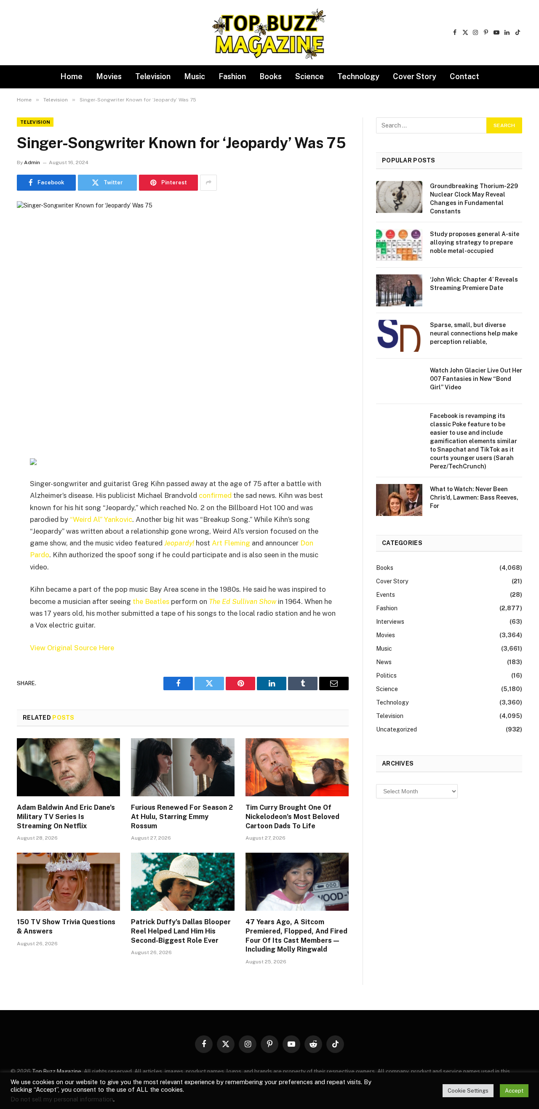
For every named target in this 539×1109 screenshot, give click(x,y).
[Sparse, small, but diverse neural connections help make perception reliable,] (399, 336)
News (384, 662)
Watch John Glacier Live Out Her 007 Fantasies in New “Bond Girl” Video (476, 379)
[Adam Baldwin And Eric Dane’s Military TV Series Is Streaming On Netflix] (68, 767)
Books (270, 76)
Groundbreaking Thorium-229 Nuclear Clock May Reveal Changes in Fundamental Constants (474, 199)
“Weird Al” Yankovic (101, 519)
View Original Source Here (72, 648)
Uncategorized (396, 729)
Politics (386, 675)
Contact (464, 76)
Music (194, 76)
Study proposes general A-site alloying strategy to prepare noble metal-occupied (474, 242)
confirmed (215, 495)
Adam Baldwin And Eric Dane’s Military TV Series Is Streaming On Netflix (66, 816)
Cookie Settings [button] (468, 1091)
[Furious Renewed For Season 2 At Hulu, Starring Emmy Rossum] (182, 767)
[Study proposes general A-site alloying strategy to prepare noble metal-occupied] (399, 245)
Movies (109, 76)
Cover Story (414, 76)
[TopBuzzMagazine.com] (269, 32)
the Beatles (151, 601)
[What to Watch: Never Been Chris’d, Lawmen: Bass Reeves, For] (399, 500)
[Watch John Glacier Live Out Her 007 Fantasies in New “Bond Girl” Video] (399, 381)
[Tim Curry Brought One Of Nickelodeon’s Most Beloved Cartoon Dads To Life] (297, 767)
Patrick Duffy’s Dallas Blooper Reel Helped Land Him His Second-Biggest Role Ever (181, 931)
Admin (32, 162)
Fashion (232, 76)
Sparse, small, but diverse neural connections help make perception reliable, (474, 333)
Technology (358, 76)
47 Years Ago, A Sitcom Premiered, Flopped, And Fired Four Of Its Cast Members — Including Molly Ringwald (296, 935)
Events (385, 594)
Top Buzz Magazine (56, 1071)
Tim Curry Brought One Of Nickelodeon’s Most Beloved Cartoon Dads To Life (292, 816)
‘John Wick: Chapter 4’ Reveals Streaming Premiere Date (474, 283)
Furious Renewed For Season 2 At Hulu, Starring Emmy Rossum (182, 816)
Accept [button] (514, 1091)
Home (71, 76)
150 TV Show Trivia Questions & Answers (66, 926)
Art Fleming (231, 543)
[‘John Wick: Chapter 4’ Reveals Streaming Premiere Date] (399, 290)
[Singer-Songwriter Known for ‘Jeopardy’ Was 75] (183, 309)
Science (309, 76)
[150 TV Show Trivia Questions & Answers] (68, 882)
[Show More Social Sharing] (208, 183)
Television (153, 76)
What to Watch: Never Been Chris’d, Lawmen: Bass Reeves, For (474, 497)
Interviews (390, 621)
